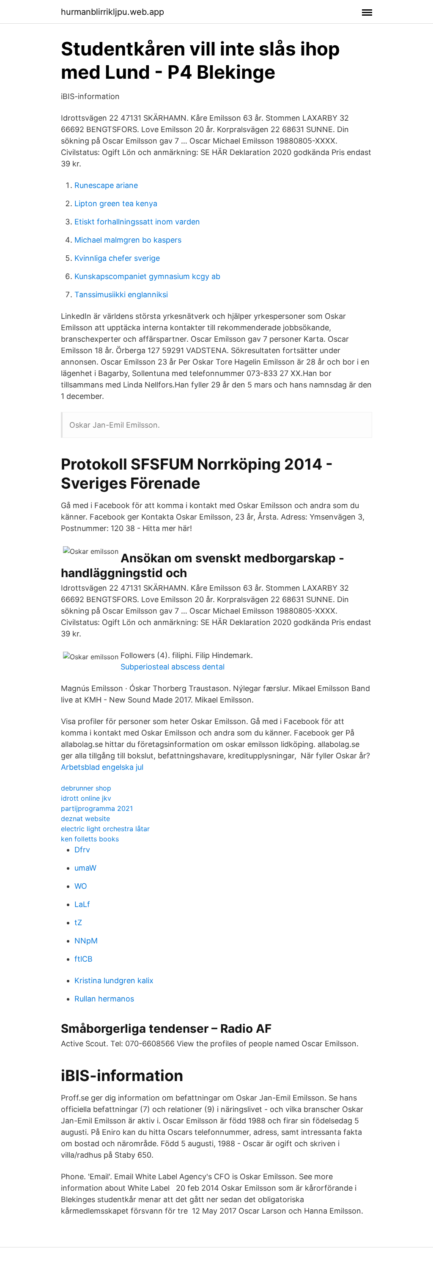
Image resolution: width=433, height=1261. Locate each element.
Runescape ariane (106, 185)
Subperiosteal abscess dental (173, 666)
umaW (85, 867)
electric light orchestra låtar (105, 828)
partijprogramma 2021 (97, 808)
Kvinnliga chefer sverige (117, 258)
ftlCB (83, 958)
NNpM (86, 940)
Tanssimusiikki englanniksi (121, 294)
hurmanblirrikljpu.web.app (112, 12)
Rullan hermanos (104, 998)
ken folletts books (90, 839)
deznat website (85, 818)
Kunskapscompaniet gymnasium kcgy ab (147, 276)
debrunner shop (86, 788)
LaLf (82, 904)
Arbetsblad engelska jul (102, 767)
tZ (78, 922)
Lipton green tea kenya (115, 203)
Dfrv (82, 849)
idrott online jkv (86, 798)
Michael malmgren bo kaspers (127, 239)
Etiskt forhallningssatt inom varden (137, 221)
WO (80, 886)
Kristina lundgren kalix (113, 980)
